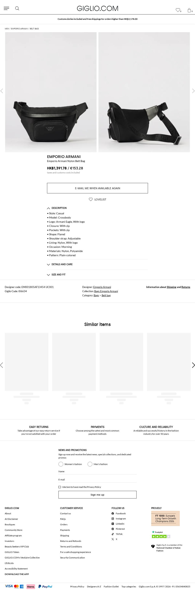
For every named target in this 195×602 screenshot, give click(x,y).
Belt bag (106, 295)
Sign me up (97, 494)
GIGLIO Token (12, 552)
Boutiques (10, 524)
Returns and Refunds (70, 541)
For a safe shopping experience (75, 552)
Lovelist (100, 199)
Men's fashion (101, 464)
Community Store (13, 530)
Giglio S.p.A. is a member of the (169, 548)
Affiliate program (13, 535)
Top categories (128, 586)
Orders (63, 524)
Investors (9, 541)
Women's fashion (73, 464)
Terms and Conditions (71, 546)
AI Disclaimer (11, 518)
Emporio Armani (102, 287)
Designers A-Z (94, 586)
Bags (96, 295)
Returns (185, 287)
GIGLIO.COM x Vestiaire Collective (22, 557)
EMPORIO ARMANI (64, 156)
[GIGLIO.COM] (97, 8)
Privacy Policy (94, 487)
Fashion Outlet (111, 586)
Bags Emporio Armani (106, 291)
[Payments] (30, 586)
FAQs (63, 518)
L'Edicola (9, 563)
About (8, 513)
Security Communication (72, 557)
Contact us (65, 513)
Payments (65, 530)
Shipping (171, 287)
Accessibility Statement (16, 568)
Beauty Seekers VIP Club (17, 546)
